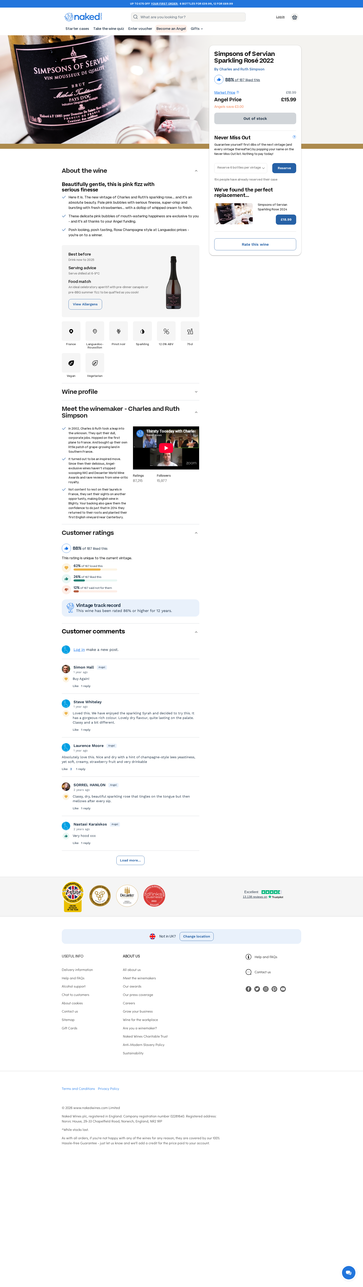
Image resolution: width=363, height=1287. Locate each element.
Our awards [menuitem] (132, 986)
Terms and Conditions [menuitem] (78, 1088)
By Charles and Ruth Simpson (239, 69)
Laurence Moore (89, 745)
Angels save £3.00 (229, 107)
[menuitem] (77, 28)
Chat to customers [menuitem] (75, 994)
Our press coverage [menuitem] (138, 994)
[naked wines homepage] (83, 17)
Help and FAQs (266, 956)
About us (131, 956)
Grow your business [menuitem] (138, 1011)
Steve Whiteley (88, 702)
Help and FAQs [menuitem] (73, 978)
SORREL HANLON (89, 785)
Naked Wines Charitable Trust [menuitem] (145, 1036)
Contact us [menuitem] (70, 1011)
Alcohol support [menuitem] (73, 986)
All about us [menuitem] (132, 969)
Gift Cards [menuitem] (69, 1028)
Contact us (263, 971)
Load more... (130, 860)
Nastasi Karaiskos (90, 824)
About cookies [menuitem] (72, 1003)
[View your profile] (66, 669)
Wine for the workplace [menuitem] (140, 1019)
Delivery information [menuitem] (77, 969)
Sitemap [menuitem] (68, 1019)
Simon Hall (84, 667)
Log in (280, 17)
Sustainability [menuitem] (133, 1053)
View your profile (66, 649)
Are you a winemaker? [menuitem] (140, 1028)
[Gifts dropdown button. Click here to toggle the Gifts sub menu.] (202, 29)
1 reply (86, 686)
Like (76, 686)
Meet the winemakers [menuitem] (139, 978)
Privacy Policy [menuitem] (108, 1088)
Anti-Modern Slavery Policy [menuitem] (143, 1044)
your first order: (164, 3)
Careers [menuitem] (129, 1003)
